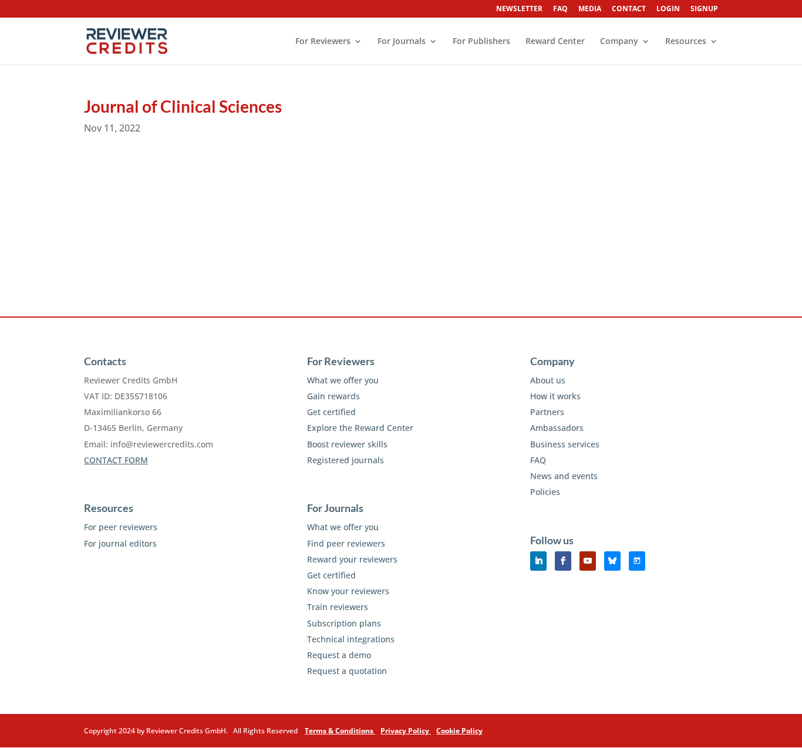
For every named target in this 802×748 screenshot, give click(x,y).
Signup (704, 9)
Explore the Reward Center (360, 427)
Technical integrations (351, 639)
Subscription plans (344, 623)
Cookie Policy (459, 731)
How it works (555, 396)
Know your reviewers (348, 591)
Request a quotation (347, 670)
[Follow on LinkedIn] (538, 561)
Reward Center (555, 41)
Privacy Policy (405, 731)
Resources (685, 41)
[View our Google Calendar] (637, 561)
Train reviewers (337, 606)
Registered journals (345, 460)
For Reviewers (323, 41)
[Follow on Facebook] (563, 561)
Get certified (331, 411)
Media (589, 9)
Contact (629, 9)
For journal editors (120, 543)
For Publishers (481, 41)
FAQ (560, 9)
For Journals (402, 41)
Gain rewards (333, 396)
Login (668, 9)
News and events (564, 475)
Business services (564, 444)
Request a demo (339, 655)
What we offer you (343, 380)
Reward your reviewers (352, 559)
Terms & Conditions (340, 731)
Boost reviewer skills (347, 444)
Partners (547, 411)
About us (547, 380)
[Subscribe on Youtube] (587, 561)
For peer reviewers (120, 527)
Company (619, 41)
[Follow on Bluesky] (612, 561)
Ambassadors (557, 427)
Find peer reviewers (346, 543)
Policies (545, 491)
